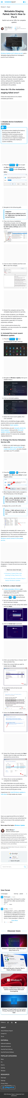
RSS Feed (3, 1078)
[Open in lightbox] (15, 180)
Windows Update (20, 825)
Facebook (8, 1022)
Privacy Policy (4, 1083)
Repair (8, 7)
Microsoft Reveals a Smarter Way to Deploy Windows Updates (14, 969)
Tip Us (2, 1036)
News (2, 1059)
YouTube (15, 1022)
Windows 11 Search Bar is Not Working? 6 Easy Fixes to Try (14, 949)
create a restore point (10, 449)
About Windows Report (7, 1031)
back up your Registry (16, 447)
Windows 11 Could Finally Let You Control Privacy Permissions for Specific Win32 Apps (14, 1010)
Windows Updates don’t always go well (12, 53)
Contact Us (4, 1033)
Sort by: (16, 894)
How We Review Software (7, 1052)
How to (2, 1065)
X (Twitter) (11, 1022)
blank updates (14, 425)
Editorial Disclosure (6, 1046)
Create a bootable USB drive (12, 589)
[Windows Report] (10, 2)
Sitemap (3, 1080)
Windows (3, 1070)
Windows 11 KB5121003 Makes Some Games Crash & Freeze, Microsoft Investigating (14, 989)
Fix (1, 1062)
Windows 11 (3, 7)
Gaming (3, 1068)
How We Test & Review (6, 1049)
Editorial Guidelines (6, 1043)
